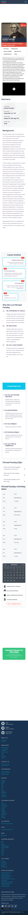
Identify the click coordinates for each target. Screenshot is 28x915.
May (2, 786)
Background (14, 48)
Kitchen (3, 849)
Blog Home (4, 835)
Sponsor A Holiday (5, 773)
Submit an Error (4, 765)
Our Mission (4, 740)
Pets (2, 850)
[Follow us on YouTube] (2, 906)
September (4, 792)
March (2, 783)
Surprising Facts (8, 54)
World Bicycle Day (5, 884)
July (2, 789)
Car (2, 843)
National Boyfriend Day (6, 875)
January (3, 780)
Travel (2, 855)
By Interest (3, 862)
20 (4, 577)
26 (23, 577)
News (2, 755)
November (3, 795)
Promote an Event (5, 764)
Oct (23, 564)
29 (11, 580)
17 (17, 575)
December (3, 796)
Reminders (3, 756)
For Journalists (4, 749)
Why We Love (17, 51)
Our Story (3, 741)
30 (14, 580)
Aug (5, 564)
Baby (2, 841)
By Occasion (4, 864)
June (2, 787)
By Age (3, 861)
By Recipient (4, 866)
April (2, 784)
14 (7, 575)
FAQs (15, 54)
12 (23, 572)
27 (4, 580)
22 (11, 577)
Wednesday (4, 813)
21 (7, 577)
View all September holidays (14, 603)
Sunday (3, 808)
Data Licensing (4, 774)
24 (17, 577)
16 (14, 575)
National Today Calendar (6, 823)
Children (3, 844)
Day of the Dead (5, 874)
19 (23, 575)
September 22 (18, 497)
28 (8, 580)
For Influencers (4, 752)
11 (20, 572)
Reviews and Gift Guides (6, 829)
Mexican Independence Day (7, 878)
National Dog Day (5, 886)
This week (3, 807)
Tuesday (3, 811)
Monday (3, 810)
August (3, 790)
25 (20, 577)
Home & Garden (5, 847)
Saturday (3, 817)
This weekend (4, 805)
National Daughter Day (6, 883)
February (3, 781)
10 (17, 572)
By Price (3, 865)
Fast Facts (6, 48)
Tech (2, 853)
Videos (2, 758)
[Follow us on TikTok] (15, 906)
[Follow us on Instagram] (9, 906)
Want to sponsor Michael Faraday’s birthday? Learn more (12, 44)
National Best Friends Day (7, 881)
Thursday (3, 814)
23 (14, 577)
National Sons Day (5, 877)
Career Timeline (8, 51)
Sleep (2, 852)
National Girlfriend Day (6, 872)
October (3, 793)
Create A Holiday (5, 771)
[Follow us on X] (12, 906)
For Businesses (4, 747)
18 (20, 575)
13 (4, 575)
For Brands (3, 750)
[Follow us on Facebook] (6, 906)
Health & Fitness (5, 846)
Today (2, 802)
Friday (2, 816)
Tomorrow (3, 804)
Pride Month (4, 880)
